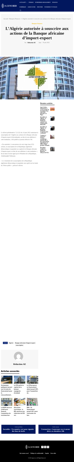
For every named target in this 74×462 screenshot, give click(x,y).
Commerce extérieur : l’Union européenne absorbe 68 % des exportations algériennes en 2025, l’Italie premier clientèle (44, 140)
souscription (19, 345)
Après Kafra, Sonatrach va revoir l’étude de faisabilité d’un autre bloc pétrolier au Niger (44, 110)
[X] (35, 49)
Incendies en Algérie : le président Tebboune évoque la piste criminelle (44, 130)
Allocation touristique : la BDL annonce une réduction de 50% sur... (19, 411)
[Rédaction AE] (19, 356)
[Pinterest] (39, 49)
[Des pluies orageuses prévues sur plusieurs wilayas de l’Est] (52, 149)
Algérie (11, 343)
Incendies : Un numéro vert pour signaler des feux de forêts (18, 430)
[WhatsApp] (44, 49)
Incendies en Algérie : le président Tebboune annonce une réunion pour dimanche (43, 120)
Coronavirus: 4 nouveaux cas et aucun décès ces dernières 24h (55, 430)
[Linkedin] (45, 447)
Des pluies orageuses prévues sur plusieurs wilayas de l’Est (44, 150)
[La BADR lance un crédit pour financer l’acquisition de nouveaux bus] (6, 402)
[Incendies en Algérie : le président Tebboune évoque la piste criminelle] (52, 128)
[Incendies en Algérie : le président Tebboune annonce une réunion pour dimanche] (52, 118)
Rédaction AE (32, 42)
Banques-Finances (14, 19)
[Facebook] (30, 49)
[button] (20, 10)
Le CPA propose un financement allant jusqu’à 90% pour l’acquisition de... (32, 389)
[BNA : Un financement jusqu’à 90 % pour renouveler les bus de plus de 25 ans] (32, 402)
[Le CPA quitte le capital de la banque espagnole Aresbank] (19, 380)
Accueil (5, 19)
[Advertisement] (19, 115)
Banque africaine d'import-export (25, 343)
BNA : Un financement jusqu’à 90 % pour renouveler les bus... (32, 411)
